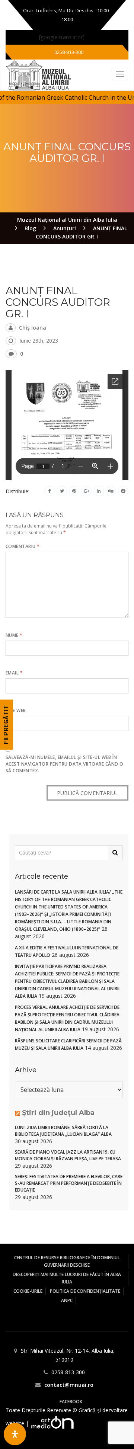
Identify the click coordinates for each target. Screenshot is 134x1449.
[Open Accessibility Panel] (15, 1434)
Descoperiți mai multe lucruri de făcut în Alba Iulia (67, 1278)
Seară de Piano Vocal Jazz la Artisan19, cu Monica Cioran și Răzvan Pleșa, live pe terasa (68, 1155)
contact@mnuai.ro (68, 1384)
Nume (14, 635)
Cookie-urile (27, 1291)
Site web (16, 710)
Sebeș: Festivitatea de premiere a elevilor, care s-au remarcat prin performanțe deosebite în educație (68, 1183)
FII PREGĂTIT (6, 724)
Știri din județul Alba (58, 1113)
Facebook (71, 1401)
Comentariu (23, 546)
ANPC (67, 1300)
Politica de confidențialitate (85, 1291)
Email (14, 673)
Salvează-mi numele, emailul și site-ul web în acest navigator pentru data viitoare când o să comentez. (65, 764)
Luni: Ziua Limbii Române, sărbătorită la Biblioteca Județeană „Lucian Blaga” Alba (63, 1130)
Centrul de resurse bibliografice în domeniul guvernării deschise (67, 1261)
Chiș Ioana (32, 327)
